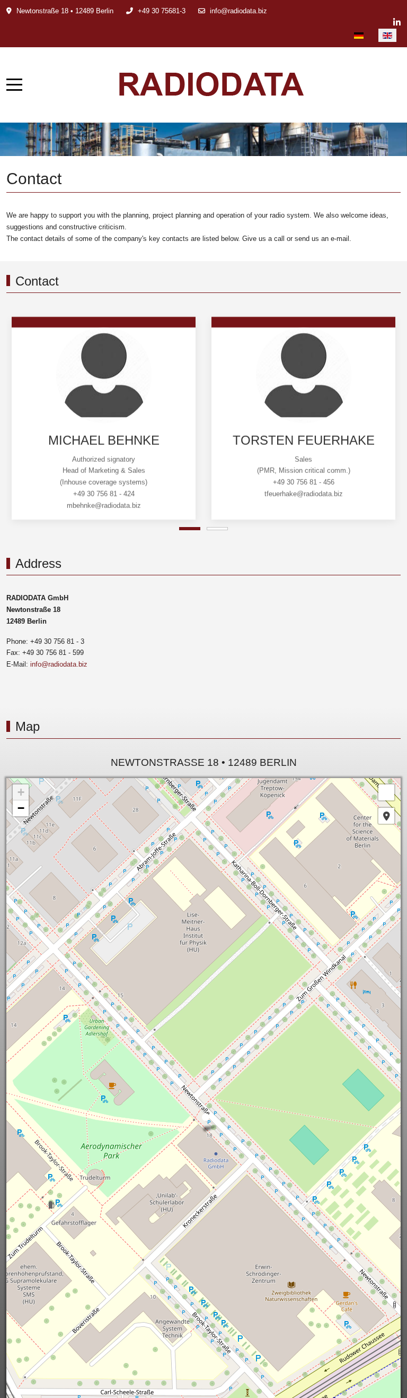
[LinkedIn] (397, 22)
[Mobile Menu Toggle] (14, 84)
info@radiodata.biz (238, 11)
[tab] (189, 528)
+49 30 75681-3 (161, 11)
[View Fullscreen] (386, 792)
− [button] (20, 808)
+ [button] (20, 792)
